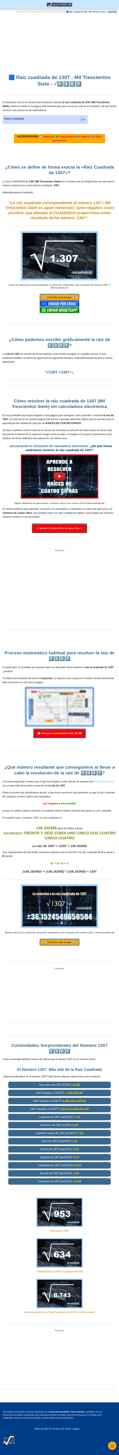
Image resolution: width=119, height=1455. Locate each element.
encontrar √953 (59, 1231)
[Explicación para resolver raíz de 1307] (59, 476)
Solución (86, 136)
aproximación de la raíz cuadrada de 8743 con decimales (59, 1312)
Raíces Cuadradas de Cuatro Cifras (51, 12)
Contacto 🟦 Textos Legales (65, 1428)
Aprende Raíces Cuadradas (25, 12)
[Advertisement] (59, 41)
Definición (49, 136)
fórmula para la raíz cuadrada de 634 (60, 1271)
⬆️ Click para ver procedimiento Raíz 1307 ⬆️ (60, 733)
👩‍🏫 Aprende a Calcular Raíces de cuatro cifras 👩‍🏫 (59, 528)
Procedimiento (67, 136)
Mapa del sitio (41, 1428)
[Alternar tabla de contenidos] (81, 119)
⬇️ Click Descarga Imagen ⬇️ (59, 297)
